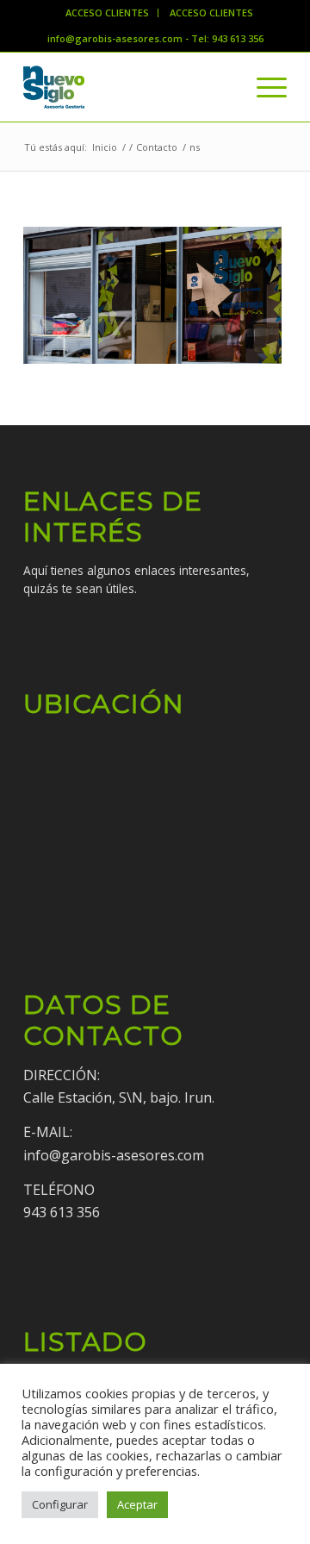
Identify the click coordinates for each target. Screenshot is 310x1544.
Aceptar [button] (137, 1504)
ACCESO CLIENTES (107, 12)
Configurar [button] (60, 1504)
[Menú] (263, 87)
